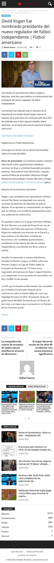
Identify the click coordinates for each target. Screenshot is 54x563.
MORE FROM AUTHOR (37, 386)
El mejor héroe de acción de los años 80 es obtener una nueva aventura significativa (40, 347)
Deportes (12, 10)
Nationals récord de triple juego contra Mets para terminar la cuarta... (35, 493)
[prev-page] (25, 418)
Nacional (5, 536)
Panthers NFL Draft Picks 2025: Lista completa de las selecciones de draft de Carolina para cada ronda (9, 408)
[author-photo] (27, 368)
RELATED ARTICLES (16, 386)
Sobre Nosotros (17, 551)
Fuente (5, 315)
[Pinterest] (18, 55)
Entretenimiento (8, 518)
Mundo (4, 523)
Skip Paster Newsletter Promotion (17, 136)
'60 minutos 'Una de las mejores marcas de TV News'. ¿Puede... (35, 462)
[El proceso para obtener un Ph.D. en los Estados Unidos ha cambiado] (9, 451)
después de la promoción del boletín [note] (19, 189)
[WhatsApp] (25, 55)
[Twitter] (11, 55)
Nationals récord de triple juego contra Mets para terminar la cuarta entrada (27, 407)
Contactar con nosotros (27, 555)
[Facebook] (5, 55)
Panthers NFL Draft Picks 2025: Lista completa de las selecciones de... (34, 478)
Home (4, 10)
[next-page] (28, 418)
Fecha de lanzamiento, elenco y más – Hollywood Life (35, 434)
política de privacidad (12, 182)
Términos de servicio (34, 182)
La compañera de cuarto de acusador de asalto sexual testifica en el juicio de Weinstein (13, 347)
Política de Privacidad (34, 551)
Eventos (5, 532)
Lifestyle (5, 527)
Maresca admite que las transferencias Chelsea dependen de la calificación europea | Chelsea (44, 408)
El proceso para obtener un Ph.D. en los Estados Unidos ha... (35, 448)
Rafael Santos (9, 47)
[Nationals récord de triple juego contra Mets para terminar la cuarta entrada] (27, 397)
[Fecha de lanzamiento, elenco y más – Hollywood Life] (9, 436)
